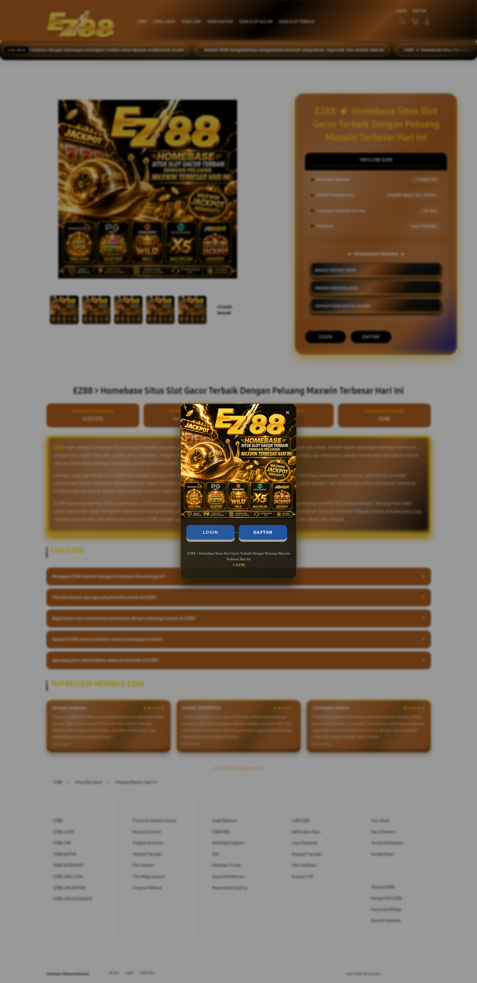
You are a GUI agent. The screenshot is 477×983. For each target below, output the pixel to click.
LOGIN (210, 532)
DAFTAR (263, 532)
